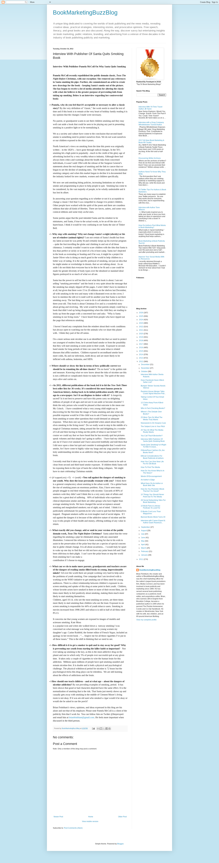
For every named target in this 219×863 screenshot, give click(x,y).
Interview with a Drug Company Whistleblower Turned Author (151, 123)
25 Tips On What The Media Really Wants (152, 431)
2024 (141, 320)
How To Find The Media (150, 467)
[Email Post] (93, 728)
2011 (141, 559)
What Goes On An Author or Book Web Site (152, 484)
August (144, 531)
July (143, 534)
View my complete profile (146, 620)
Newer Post (58, 817)
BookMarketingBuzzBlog (85, 12)
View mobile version (90, 821)
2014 (141, 354)
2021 (141, 330)
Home (90, 817)
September (145, 527)
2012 (141, 361)
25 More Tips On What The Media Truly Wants (151, 418)
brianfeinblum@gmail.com (81, 717)
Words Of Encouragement (151, 476)
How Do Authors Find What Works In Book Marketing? (152, 226)
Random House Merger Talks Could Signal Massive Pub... (153, 392)
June (143, 538)
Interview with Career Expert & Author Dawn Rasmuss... (153, 522)
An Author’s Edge (148, 480)
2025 (141, 316)
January (144, 555)
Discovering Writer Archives (150, 158)
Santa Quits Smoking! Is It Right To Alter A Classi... (153, 446)
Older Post (122, 817)
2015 (141, 351)
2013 (141, 358)
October (144, 371)
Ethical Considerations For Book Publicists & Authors (152, 457)
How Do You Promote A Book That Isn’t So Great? (152, 490)
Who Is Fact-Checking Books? (153, 408)
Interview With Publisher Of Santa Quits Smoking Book (153, 440)
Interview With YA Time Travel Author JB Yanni (150, 108)
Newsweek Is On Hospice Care (153, 423)
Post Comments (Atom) (73, 828)
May (143, 541)
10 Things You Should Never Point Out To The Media (152, 495)
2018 (141, 340)
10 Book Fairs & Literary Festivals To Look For (150, 507)
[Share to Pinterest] (109, 728)
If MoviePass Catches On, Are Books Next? (153, 451)
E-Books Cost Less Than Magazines (151, 512)
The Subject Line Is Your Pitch (153, 426)
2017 (141, 344)
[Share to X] (103, 728)
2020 (141, 334)
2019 (141, 337)
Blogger (120, 844)
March (144, 548)
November (145, 368)
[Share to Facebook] (106, 728)
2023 (141, 323)
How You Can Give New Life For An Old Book (152, 463)
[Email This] (98, 728)
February (145, 551)
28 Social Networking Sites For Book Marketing (153, 501)
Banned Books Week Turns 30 (153, 517)
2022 (141, 327)
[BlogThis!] (101, 728)
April (143, 545)
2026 (141, 313)
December (145, 364)
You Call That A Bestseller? (152, 436)
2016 (141, 347)
